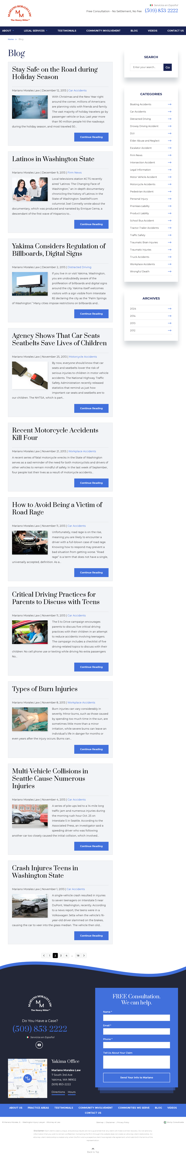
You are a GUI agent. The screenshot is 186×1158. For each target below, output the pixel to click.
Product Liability (139, 213)
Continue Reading (91, 137)
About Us (15, 1107)
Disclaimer (110, 1122)
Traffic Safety (137, 235)
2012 (132, 330)
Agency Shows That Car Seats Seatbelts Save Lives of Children (59, 339)
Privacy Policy (123, 1122)
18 (78, 955)
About (7, 30)
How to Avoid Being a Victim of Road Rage (57, 509)
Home (11, 39)
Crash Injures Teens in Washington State (45, 872)
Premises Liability (140, 206)
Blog (134, 30)
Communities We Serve (134, 1107)
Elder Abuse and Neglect (145, 140)
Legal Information (140, 169)
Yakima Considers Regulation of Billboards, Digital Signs (58, 250)
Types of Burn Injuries (45, 689)
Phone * (107, 1039)
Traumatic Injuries (140, 249)
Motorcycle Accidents (83, 356)
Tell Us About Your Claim (117, 1052)
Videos (152, 30)
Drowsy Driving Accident (144, 126)
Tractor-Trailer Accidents (144, 228)
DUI (132, 133)
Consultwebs (178, 1122)
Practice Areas (38, 1107)
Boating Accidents (140, 104)
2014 (132, 316)
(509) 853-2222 (40, 1029)
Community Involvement (103, 30)
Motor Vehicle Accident (143, 177)
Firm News (75, 172)
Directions (58, 1092)
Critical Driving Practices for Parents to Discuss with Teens (56, 598)
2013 (132, 323)
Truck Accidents (139, 257)
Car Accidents (77, 90)
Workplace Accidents (82, 451)
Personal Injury (139, 198)
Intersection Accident (142, 162)
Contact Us (175, 30)
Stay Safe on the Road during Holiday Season (55, 73)
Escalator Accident (141, 148)
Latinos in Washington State (53, 159)
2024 (133, 308)
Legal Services (34, 30)
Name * (107, 1012)
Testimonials (67, 30)
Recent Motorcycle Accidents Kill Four (55, 434)
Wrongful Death (139, 271)
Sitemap (99, 1122)
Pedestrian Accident (142, 191)
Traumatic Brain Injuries (144, 242)
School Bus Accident (142, 220)
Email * (107, 1025)
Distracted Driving (79, 267)
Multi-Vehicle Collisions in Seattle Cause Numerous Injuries (50, 778)
